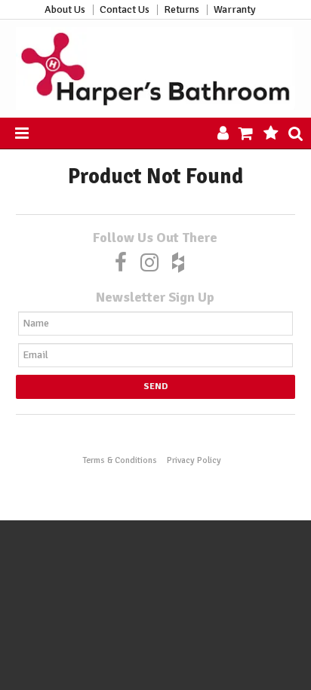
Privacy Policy (194, 460)
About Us (65, 10)
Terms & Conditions (119, 460)
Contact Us (124, 10)
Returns (181, 10)
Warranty (235, 10)
